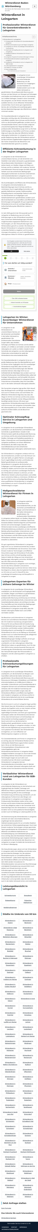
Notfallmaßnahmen (10, 907)
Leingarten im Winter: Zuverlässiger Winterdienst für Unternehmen (20, 47)
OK (11, 251)
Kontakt (14, 1227)
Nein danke (27, 251)
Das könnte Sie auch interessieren (18, 70)
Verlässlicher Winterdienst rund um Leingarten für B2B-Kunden (19, 63)
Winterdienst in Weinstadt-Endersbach (28, 1187)
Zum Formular (6, 1208)
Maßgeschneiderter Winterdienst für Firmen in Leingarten (18, 54)
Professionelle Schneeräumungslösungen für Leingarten (18, 59)
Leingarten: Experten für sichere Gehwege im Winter (20, 57)
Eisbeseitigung (10, 900)
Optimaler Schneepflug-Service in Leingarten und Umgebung (19, 50)
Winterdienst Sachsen (8, 1218)
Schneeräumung (10, 895)
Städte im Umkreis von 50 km (14, 67)
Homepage (5, 1227)
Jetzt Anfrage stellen (11, 69)
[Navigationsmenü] (35, 6)
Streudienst (28, 895)
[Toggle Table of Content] (33, 36)
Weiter (19, 291)
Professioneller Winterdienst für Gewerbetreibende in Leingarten (20, 42)
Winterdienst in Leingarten (12, 39)
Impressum (23, 1227)
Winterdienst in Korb (28, 998)
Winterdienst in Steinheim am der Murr (10, 1143)
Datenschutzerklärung (10, 1229)
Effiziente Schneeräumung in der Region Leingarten (19, 44)
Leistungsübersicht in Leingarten (14, 65)
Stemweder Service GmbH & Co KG (19, 1223)
